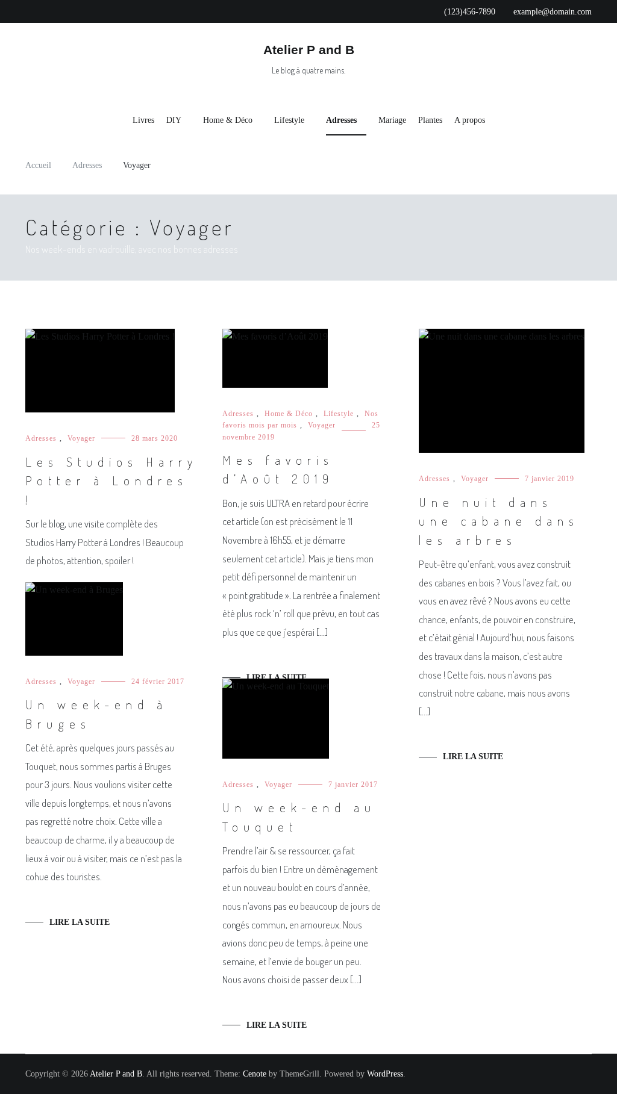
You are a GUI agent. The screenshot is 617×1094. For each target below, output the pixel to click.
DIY (173, 120)
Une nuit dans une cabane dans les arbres (499, 521)
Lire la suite (276, 677)
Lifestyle (289, 120)
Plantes (430, 120)
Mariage (392, 120)
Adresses (341, 120)
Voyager (81, 438)
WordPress (385, 1073)
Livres (143, 120)
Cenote (254, 1073)
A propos (469, 120)
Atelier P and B (308, 50)
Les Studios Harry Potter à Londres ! (111, 480)
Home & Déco (227, 120)
